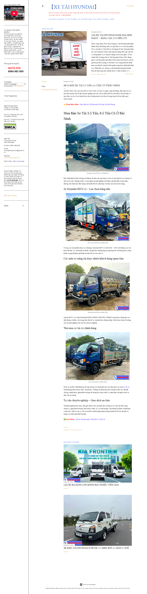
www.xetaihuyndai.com (12, 158)
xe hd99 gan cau (18, 43)
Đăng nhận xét (101, 74)
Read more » (129, 74)
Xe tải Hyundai (71, 19)
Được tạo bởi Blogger (89, 584)
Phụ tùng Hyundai (101, 19)
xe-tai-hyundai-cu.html (49, 89)
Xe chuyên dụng (85, 19)
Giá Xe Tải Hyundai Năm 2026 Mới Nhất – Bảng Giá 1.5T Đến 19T (111, 36)
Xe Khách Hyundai (56, 19)
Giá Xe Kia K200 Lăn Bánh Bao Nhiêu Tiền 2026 (91, 484)
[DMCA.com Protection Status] (10, 129)
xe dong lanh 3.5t (10, 45)
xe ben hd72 (8, 39)
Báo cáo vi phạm (10, 195)
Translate (20, 86)
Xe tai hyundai (9, 34)
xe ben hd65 (18, 39)
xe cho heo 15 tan (10, 41)
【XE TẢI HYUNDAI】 (74, 7)
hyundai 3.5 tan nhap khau (13, 35)
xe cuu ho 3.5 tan (17, 37)
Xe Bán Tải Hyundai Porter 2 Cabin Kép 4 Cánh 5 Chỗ (96, 547)
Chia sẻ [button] (93, 74)
